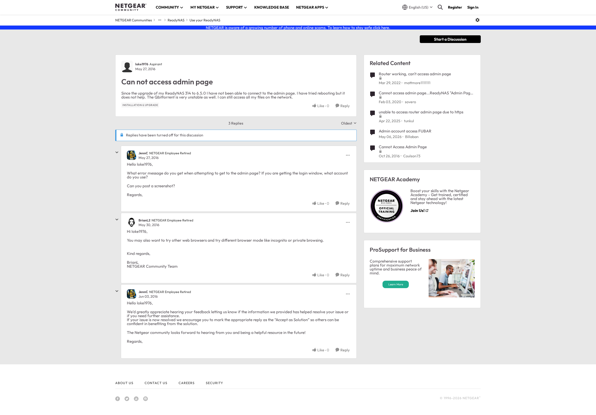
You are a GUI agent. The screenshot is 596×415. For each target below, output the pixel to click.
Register (455, 7)
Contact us (156, 383)
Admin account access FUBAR (405, 130)
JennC (143, 153)
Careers (187, 383)
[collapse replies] (117, 152)
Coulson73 (411, 156)
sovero (410, 102)
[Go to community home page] (130, 7)
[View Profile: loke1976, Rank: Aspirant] (127, 66)
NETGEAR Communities (133, 20)
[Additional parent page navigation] (160, 20)
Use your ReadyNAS (205, 20)
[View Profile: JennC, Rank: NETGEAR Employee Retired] (131, 155)
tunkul (409, 121)
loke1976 (141, 64)
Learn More (395, 284)
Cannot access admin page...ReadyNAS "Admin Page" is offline (426, 93)
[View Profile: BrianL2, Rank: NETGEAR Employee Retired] (131, 222)
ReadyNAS (176, 20)
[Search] (440, 7)
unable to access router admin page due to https (421, 111)
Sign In (472, 7)
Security (214, 383)
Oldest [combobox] (349, 123)
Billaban (412, 136)
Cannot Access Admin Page (403, 146)
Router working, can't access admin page (415, 73)
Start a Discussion (450, 39)
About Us (124, 383)
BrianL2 (144, 220)
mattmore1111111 (417, 83)
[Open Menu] (477, 20)
